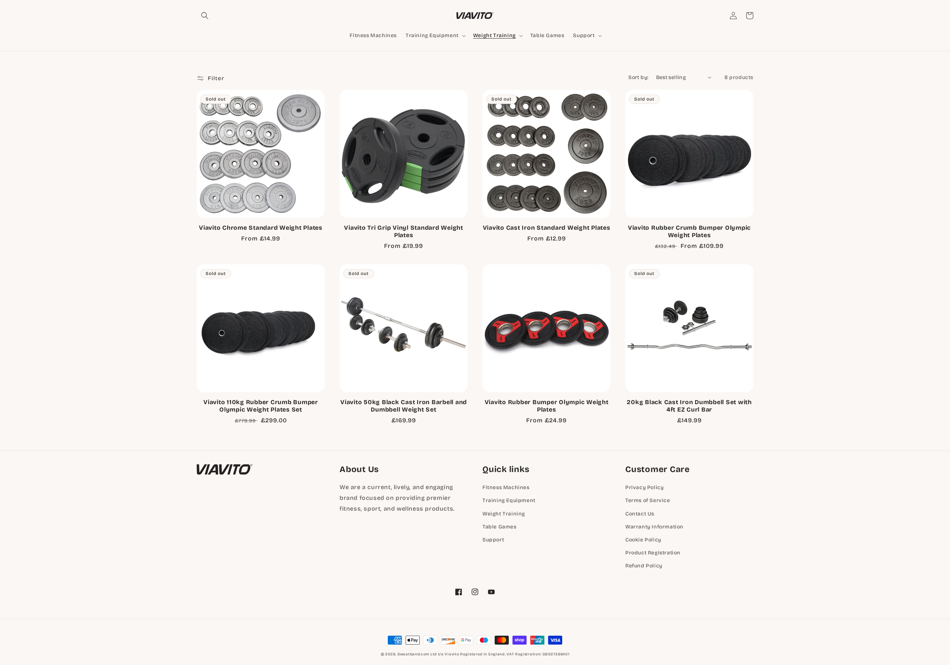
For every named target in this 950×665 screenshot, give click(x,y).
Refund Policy (643, 566)
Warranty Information (654, 527)
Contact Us (639, 514)
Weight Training (503, 514)
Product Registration (653, 553)
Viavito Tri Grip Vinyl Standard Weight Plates (403, 231)
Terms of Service (647, 500)
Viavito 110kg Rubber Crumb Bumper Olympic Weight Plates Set (260, 406)
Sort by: (638, 77)
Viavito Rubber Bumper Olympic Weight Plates (547, 406)
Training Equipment (508, 500)
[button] (205, 15)
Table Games (499, 527)
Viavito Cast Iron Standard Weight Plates (546, 227)
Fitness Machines (506, 487)
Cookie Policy (643, 540)
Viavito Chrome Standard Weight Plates (260, 227)
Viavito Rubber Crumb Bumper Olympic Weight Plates (689, 231)
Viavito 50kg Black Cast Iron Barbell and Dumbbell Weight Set (403, 406)
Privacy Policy (644, 487)
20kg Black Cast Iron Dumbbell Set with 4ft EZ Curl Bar (689, 406)
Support (493, 540)
